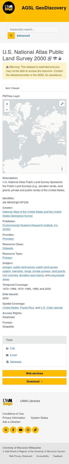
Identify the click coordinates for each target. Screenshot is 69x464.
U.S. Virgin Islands (52, 308)
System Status (39, 418)
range (27, 271)
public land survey (24, 267)
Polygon (7, 258)
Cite (12, 348)
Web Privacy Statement (20, 456)
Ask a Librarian (11, 422)
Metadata (15, 362)
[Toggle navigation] (7, 17)
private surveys (41, 271)
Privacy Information (14, 418)
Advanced (23, 35)
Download (33, 381)
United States (11, 308)
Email (13, 355)
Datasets (8, 248)
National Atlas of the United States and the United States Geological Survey (32, 214)
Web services (34, 373)
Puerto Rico (27, 308)
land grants (58, 271)
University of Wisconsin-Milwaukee (22, 447)
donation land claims (31, 275)
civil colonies (10, 275)
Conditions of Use (13, 414)
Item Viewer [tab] (12, 88)
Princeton (8, 239)
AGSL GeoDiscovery (9, 8)
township (17, 271)
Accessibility (43, 456)
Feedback (58, 456)
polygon (7, 267)
